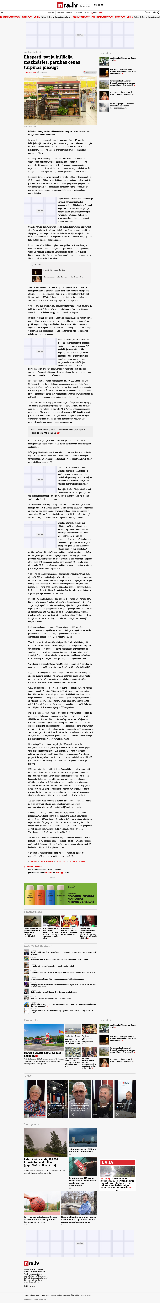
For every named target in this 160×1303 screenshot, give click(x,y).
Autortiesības (66, 1295)
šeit (58, 433)
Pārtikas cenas (45, 861)
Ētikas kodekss (75, 1295)
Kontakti (89, 1295)
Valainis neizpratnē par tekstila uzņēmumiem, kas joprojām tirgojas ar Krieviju (89, 1063)
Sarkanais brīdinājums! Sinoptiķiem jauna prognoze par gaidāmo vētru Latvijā (122, 83)
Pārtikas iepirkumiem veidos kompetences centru (87, 1039)
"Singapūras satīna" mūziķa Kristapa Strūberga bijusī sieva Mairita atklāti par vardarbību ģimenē (62, 986)
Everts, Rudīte (85, 6)
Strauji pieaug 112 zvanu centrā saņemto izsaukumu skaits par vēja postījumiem (83, 1182)
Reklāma (32, 1295)
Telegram (48, 872)
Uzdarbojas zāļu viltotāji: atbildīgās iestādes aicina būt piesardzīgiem (59, 959)
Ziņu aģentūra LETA (30, 72)
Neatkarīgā (50, 13)
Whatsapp (59, 872)
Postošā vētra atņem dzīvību (54, 270)
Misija (37, 1295)
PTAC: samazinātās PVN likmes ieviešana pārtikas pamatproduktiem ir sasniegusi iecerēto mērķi (51, 933)
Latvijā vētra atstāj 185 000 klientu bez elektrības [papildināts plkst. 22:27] (41, 1162)
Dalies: (52, 877)
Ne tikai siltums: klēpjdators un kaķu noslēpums (50, 999)
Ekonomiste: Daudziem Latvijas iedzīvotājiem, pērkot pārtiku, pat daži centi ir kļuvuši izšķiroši (88, 933)
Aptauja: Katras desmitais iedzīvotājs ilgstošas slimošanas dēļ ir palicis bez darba (61, 1012)
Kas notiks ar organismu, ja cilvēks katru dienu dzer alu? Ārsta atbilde (123, 71)
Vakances (83, 1295)
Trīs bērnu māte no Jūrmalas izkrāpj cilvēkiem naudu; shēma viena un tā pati (62, 972)
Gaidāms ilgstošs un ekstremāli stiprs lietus (87, 17)
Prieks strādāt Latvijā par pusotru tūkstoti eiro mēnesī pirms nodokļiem (69, 931)
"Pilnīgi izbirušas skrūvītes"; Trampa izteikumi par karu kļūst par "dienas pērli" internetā (63, 953)
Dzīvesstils (60, 13)
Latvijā (38, 52)
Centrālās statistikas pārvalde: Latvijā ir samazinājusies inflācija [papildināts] (32, 932)
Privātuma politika (45, 1295)
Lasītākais (105, 53)
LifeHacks (79, 13)
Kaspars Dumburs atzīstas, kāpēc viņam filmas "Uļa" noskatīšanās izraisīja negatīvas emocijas (78, 1219)
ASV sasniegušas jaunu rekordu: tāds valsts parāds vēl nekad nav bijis (72, 1062)
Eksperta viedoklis (76, 861)
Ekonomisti (60, 861)
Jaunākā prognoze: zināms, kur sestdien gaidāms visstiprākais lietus (122, 105)
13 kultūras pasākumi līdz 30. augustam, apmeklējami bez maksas (57, 979)
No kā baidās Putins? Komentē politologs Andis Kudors (53, 992)
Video (28, 1075)
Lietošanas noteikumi (56, 1295)
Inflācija (32, 861)
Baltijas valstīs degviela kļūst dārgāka (43, 1054)
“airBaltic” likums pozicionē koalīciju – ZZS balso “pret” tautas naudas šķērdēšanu (72, 1039)
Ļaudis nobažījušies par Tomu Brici (123, 59)
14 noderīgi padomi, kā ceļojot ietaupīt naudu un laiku (52, 966)
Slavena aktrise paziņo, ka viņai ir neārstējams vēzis (63, 277)
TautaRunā (69, 13)
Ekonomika (31, 52)
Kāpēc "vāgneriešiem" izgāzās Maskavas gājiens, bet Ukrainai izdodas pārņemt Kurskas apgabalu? (63, 1005)
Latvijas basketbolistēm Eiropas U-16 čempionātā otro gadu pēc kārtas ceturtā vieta (40, 1219)
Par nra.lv (26, 1295)
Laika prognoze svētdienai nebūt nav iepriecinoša (82, 1150)
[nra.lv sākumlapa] (67, 5)
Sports (87, 13)
